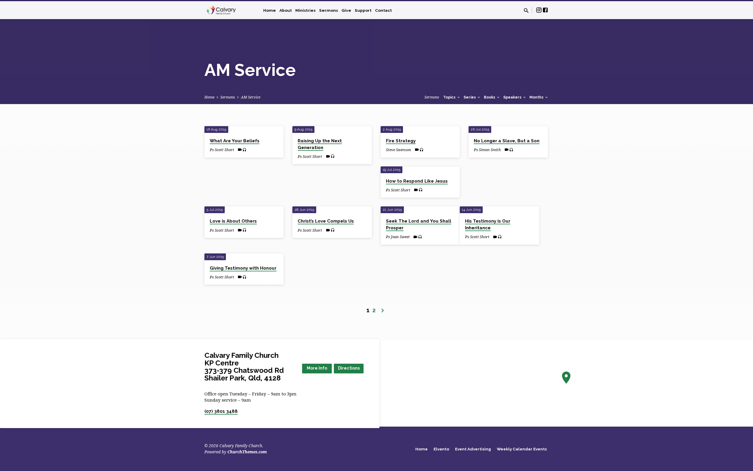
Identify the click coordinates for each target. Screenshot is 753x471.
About (285, 10)
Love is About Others (233, 221)
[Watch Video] (239, 149)
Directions (349, 368)
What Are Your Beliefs (234, 140)
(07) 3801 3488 (221, 411)
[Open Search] (526, 10)
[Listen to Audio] (244, 150)
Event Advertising (473, 449)
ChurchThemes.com (247, 452)
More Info (317, 368)
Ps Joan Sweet (398, 236)
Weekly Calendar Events (522, 449)
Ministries (305, 10)
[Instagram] (539, 10)
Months (536, 97)
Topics (450, 97)
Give (346, 10)
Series (470, 97)
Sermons (328, 10)
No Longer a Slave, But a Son (506, 140)
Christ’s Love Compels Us (326, 221)
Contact (383, 10)
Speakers (512, 97)
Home (269, 10)
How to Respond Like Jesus (417, 181)
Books (490, 97)
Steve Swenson (398, 149)
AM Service (250, 97)
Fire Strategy (401, 140)
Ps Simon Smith (487, 149)
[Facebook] (545, 10)
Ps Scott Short (222, 149)
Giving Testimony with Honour (243, 268)
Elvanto (441, 449)
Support (363, 10)
